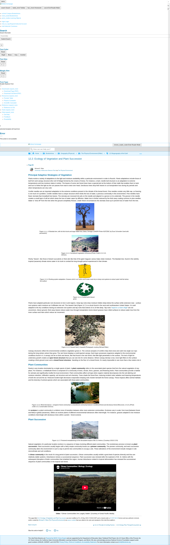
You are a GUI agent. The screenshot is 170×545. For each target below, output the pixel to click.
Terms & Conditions (75, 542)
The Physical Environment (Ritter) (92, 153)
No (57, 530)
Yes (50, 530)
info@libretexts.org (124, 542)
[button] (7, 117)
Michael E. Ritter (43, 520)
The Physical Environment (65, 170)
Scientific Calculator (10, 103)
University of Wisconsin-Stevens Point (45, 170)
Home (37, 153)
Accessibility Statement (89, 542)
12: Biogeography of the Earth (118, 153)
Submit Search (6, 39)
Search (31, 149)
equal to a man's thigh (119, 308)
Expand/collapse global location (141, 153)
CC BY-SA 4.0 (114, 518)
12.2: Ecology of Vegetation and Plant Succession (51, 518)
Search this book (5, 33)
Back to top (31, 525)
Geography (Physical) (67, 153)
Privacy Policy (63, 542)
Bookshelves (50, 153)
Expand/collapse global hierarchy (30, 153)
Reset (3, 52)
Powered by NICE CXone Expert (56, 538)
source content (71, 520)
